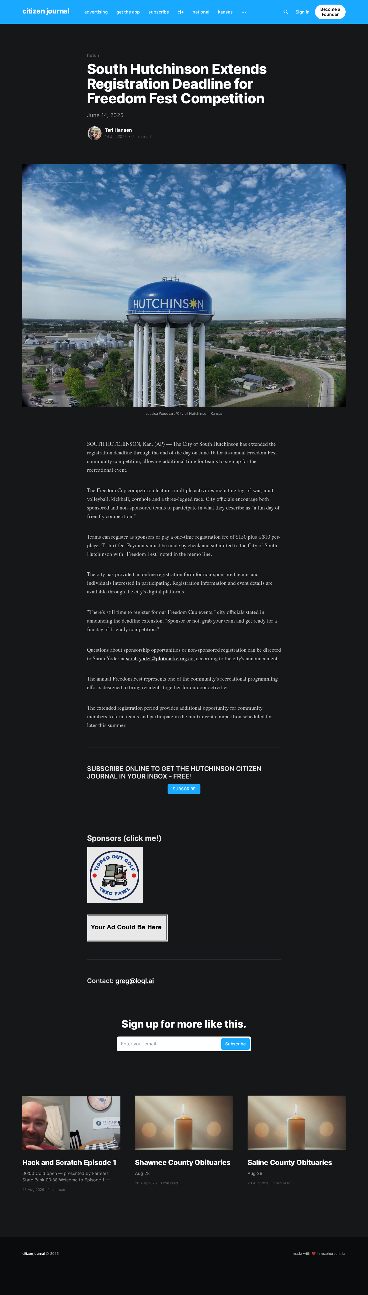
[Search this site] (286, 12)
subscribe (158, 12)
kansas (225, 12)
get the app (128, 12)
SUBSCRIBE (184, 788)
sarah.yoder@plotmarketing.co (159, 658)
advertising (96, 12)
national (201, 12)
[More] (244, 12)
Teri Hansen (118, 130)
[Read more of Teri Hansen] (94, 133)
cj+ (181, 12)
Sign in (303, 12)
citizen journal (45, 11)
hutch (93, 55)
